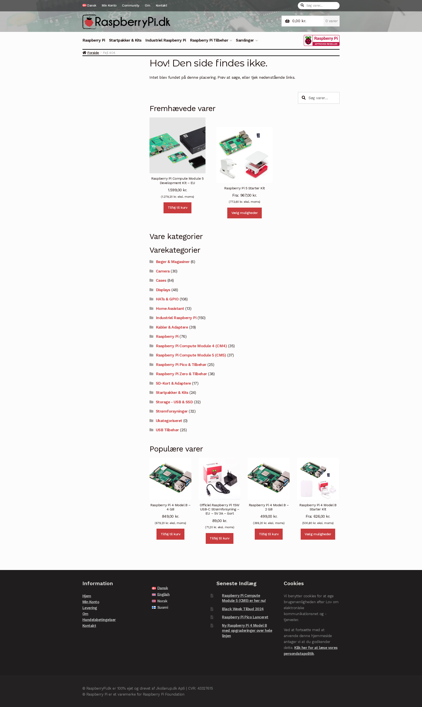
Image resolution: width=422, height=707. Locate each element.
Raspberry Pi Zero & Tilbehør (181, 374)
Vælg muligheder (244, 213)
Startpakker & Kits (125, 40)
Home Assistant (170, 308)
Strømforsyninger (172, 411)
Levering (89, 608)
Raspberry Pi (93, 40)
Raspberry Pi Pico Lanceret (245, 617)
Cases (161, 280)
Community (130, 5)
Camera (163, 271)
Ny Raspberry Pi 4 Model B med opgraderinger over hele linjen (247, 630)
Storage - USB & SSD (174, 402)
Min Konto (109, 5)
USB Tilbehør (167, 430)
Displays (163, 290)
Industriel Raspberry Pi (165, 40)
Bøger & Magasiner (173, 261)
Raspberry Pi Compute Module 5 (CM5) (191, 355)
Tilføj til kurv (177, 208)
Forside (93, 53)
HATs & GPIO (167, 299)
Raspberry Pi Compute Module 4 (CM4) (191, 346)
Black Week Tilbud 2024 (243, 609)
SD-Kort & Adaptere (173, 383)
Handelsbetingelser (99, 619)
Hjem (86, 596)
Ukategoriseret (169, 420)
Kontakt (161, 5)
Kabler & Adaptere (172, 327)
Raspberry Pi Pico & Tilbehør (181, 364)
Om (147, 5)
